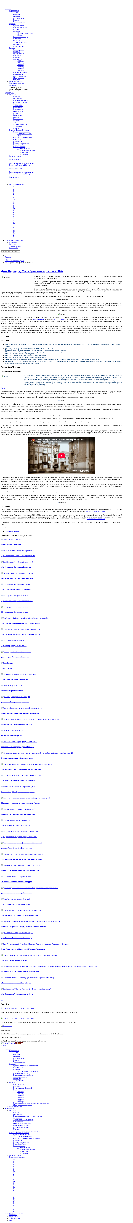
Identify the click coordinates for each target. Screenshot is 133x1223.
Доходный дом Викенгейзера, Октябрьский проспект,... (21, 859)
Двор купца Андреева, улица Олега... (15, 679)
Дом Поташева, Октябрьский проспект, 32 (17, 589)
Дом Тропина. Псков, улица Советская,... (16, 938)
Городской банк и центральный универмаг (17, 578)
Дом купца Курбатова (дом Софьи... (14, 960)
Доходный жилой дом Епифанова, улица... (17, 848)
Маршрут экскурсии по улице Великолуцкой (18, 814)
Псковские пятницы (12, 531)
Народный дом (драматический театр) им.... (17, 724)
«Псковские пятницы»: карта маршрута (16, 882)
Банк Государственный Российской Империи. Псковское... (23, 949)
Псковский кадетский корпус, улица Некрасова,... (20, 713)
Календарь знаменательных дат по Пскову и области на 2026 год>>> (21, 173)
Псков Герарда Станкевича (11, 544)
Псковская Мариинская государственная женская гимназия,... (24, 927)
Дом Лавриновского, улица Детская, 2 (15, 904)
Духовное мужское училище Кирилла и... (16, 893)
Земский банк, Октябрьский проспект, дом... (17, 792)
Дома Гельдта (6, 668)
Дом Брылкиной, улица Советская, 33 (15, 825)
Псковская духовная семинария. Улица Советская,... (21, 870)
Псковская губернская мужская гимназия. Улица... (20, 803)
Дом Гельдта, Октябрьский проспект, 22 (16, 657)
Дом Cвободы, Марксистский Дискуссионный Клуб (20, 634)
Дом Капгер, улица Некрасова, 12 (13, 646)
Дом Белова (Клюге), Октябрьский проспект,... (18, 780)
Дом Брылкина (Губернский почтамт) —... (17, 994)
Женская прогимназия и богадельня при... (17, 758)
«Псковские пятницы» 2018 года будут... (16, 983)
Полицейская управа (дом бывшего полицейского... (20, 971)
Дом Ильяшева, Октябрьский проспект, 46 (17, 567)
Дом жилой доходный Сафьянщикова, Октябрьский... (21, 769)
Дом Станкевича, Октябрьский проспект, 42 (18, 556)
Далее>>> (4, 388)
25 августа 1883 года (26, 1008)
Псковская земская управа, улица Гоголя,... (17, 747)
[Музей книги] (6, 1026)
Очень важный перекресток (11, 735)
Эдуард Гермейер (39, 319)
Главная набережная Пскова (12, 691)
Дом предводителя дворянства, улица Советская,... (20, 915)
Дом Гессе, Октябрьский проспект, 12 (15, 702)
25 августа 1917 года (26, 1018)
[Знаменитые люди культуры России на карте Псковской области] (18, 85)
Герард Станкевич (59, 319)
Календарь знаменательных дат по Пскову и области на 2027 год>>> (21, 164)
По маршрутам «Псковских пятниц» (15, 612)
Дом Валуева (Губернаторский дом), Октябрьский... (20, 623)
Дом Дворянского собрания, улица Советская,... (19, 837)
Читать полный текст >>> (95, 511)
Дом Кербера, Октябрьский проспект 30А (32, 271)
